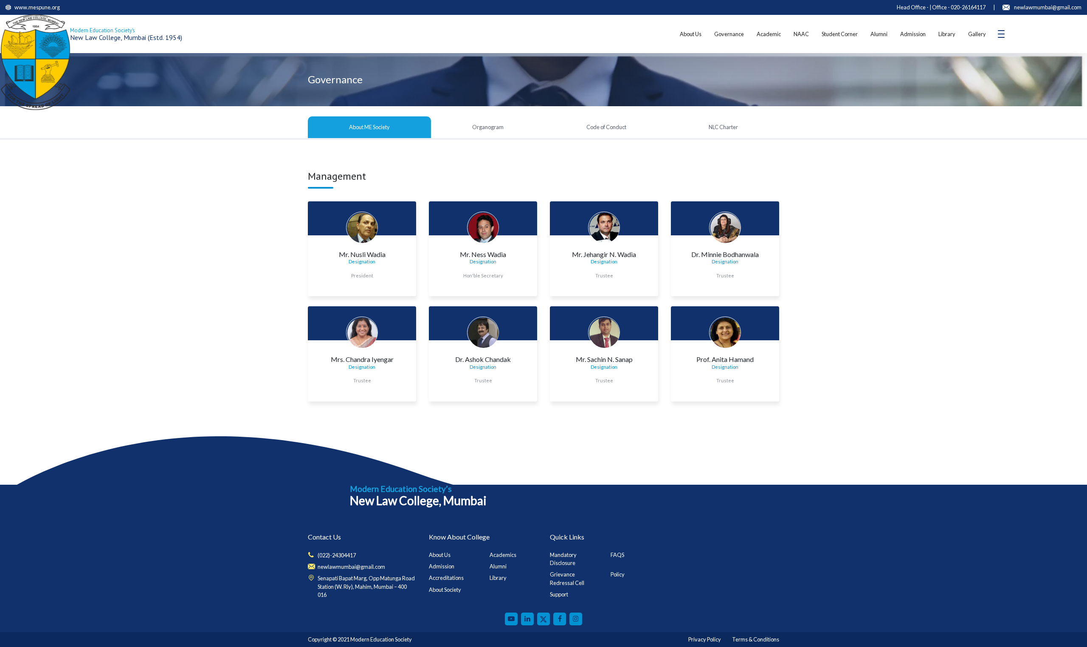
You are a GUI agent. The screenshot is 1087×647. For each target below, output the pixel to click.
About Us (690, 34)
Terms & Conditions (755, 639)
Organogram (488, 127)
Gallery (977, 34)
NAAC (801, 34)
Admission (913, 34)
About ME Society (369, 127)
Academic (769, 34)
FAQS (617, 554)
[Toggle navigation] (1001, 33)
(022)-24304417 (337, 555)
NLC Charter (723, 127)
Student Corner (840, 34)
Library (946, 34)
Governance (729, 34)
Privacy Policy (704, 639)
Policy (618, 574)
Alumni (878, 34)
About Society (445, 589)
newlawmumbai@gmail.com (351, 566)
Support (559, 594)
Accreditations (446, 577)
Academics (503, 554)
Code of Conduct (606, 127)
